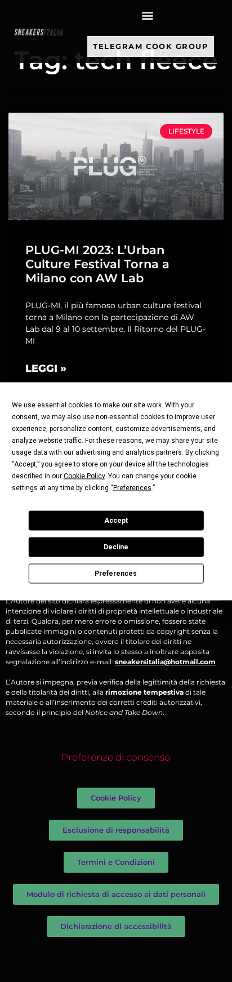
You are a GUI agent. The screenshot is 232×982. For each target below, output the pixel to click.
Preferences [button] (132, 487)
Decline (116, 547)
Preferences (116, 573)
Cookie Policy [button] (84, 475)
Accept (116, 521)
